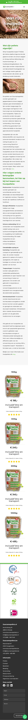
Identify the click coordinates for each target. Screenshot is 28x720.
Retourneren (7, 673)
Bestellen (6, 666)
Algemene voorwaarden (10, 678)
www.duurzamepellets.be (11, 648)
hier (13, 169)
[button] (25, 717)
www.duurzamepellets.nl (11, 632)
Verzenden (20, 716)
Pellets (5, 661)
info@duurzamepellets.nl (11, 635)
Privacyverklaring (8, 676)
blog (13, 354)
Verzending (6, 671)
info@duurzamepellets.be (11, 651)
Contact (5, 663)
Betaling (5, 668)
